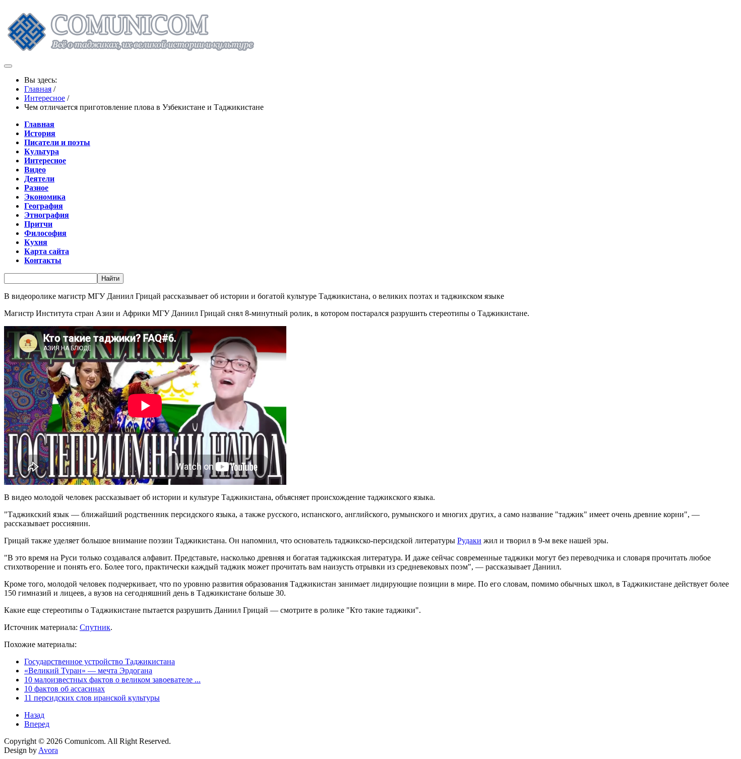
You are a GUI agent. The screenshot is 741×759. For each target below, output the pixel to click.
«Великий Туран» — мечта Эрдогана (88, 670)
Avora (48, 750)
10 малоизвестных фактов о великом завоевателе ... (112, 679)
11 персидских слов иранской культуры (92, 697)
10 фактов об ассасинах (64, 688)
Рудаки (469, 540)
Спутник (95, 627)
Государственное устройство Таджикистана (99, 661)
